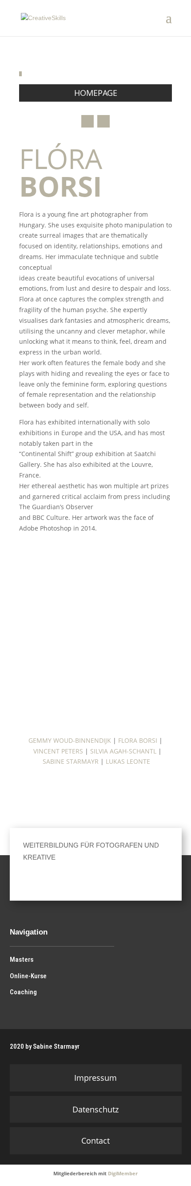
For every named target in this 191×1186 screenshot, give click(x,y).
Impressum (95, 1077)
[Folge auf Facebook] (81, 878)
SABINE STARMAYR (71, 761)
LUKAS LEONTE (128, 761)
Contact (95, 1140)
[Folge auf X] (103, 121)
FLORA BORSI (137, 740)
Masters (21, 959)
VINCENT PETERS (58, 751)
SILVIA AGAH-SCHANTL (123, 751)
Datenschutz (95, 1109)
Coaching (23, 992)
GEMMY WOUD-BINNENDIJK (69, 740)
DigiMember (123, 1173)
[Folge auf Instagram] (87, 121)
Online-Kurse (28, 976)
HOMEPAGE (95, 92)
